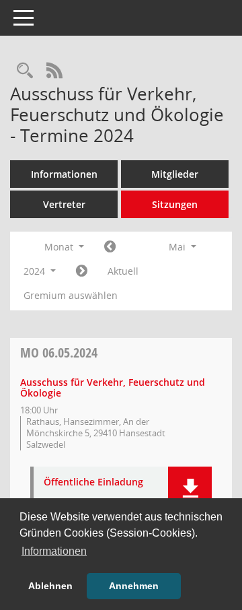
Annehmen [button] (134, 585)
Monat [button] (60, 246)
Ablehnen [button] (50, 585)
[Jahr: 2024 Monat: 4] (110, 247)
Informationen (64, 174)
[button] (190, 488)
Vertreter (64, 204)
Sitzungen (175, 204)
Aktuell (123, 271)
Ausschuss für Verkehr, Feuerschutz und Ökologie (112, 388)
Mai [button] (178, 246)
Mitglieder (174, 174)
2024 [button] (36, 271)
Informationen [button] (54, 551)
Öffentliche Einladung (93, 482)
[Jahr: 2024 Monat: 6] (81, 271)
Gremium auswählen (71, 295)
